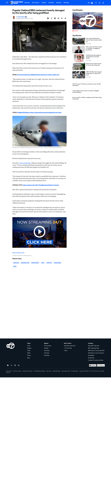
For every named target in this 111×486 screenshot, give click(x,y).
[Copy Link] (65, 18)
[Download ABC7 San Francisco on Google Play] (101, 365)
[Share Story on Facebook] (48, 18)
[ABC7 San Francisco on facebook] (7, 365)
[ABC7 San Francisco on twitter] (11, 365)
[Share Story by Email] (62, 18)
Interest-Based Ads (56, 371)
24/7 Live (27, 2)
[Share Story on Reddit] (55, 18)
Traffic (28, 350)
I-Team (65, 350)
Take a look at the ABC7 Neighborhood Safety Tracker (41, 185)
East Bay (44, 2)
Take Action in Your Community (96, 353)
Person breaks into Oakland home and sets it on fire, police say (38, 75)
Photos (29, 355)
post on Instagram (25, 163)
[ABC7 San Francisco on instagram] (15, 365)
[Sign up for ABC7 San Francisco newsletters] (18, 365)
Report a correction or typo (18, 252)
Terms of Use (48, 371)
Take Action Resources (69, 345)
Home (28, 345)
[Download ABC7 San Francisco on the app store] (92, 365)
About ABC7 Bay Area (93, 345)
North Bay (66, 2)
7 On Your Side (68, 348)
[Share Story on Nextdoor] (58, 18)
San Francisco (35, 2)
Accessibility (91, 355)
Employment (91, 357)
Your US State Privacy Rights (39, 371)
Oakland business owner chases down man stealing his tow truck (39, 112)
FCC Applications (74, 371)
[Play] (87, 20)
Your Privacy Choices (17, 371)
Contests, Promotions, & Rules (95, 360)
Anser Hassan (21, 17)
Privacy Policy (9, 371)
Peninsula (58, 2)
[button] (7, 2)
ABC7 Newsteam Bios (93, 348)
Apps (28, 357)
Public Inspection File (65, 371)
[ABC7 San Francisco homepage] (16, 2)
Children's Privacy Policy (27, 371)
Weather (29, 348)
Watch (28, 353)
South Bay (51, 2)
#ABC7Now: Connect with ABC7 (96, 350)
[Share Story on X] (51, 18)
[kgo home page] (10, 346)
